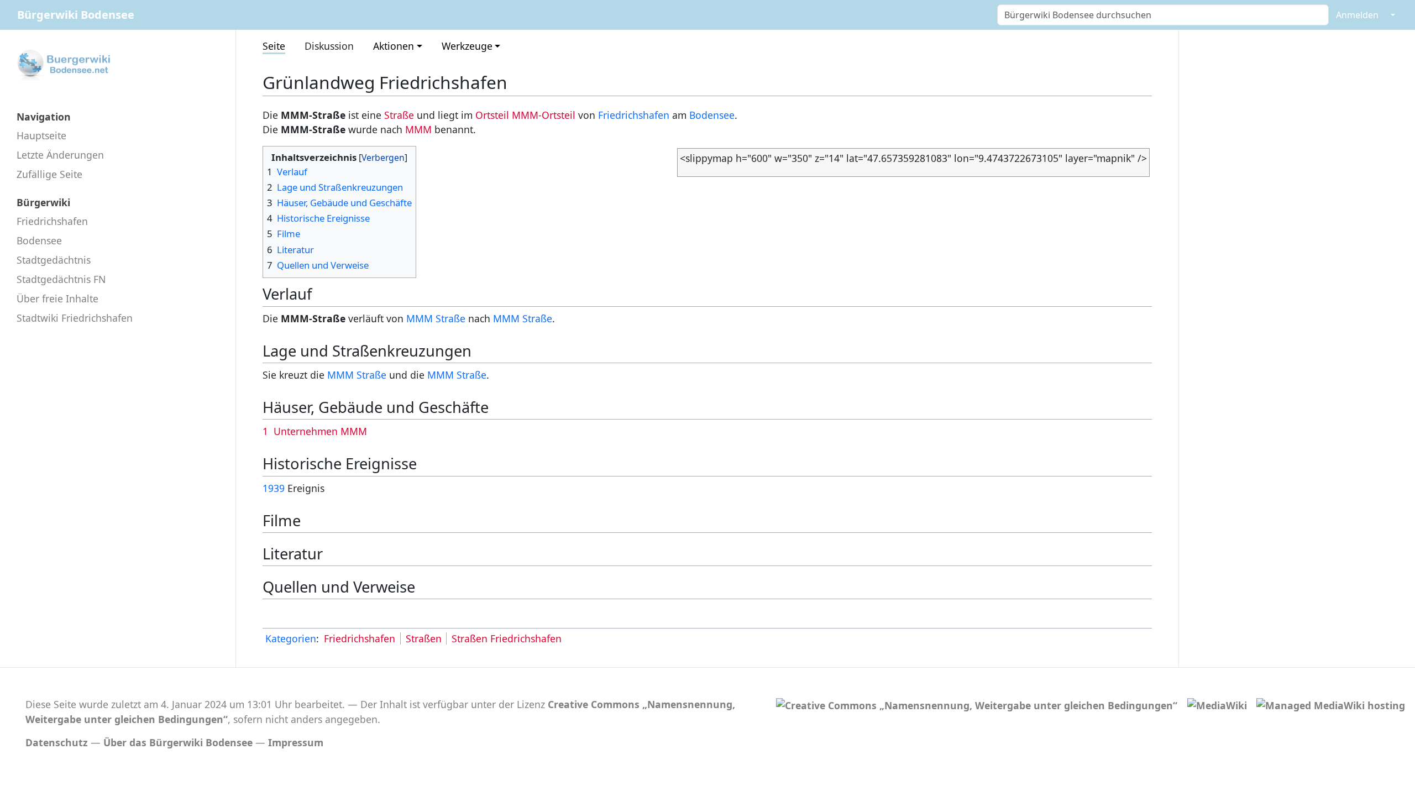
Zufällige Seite (49, 174)
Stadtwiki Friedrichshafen (75, 317)
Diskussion (329, 46)
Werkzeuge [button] (467, 46)
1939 (274, 488)
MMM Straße (435, 318)
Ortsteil (492, 115)
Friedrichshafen (52, 221)
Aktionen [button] (393, 46)
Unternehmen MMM (320, 431)
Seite (274, 46)
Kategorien (290, 638)
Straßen (424, 638)
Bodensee (39, 240)
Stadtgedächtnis (54, 259)
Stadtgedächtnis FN (61, 279)
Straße (399, 115)
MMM (418, 129)
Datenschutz (56, 742)
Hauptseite (41, 135)
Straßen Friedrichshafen (507, 638)
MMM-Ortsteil (543, 115)
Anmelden (1357, 15)
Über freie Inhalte (57, 298)
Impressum (295, 742)
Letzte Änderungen (60, 154)
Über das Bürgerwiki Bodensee (178, 742)
